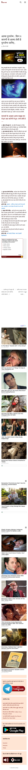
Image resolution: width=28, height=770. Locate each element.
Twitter (4, 748)
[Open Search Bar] (20, 2)
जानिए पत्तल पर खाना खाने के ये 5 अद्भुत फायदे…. (22, 292)
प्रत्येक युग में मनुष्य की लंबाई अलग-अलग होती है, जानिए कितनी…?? (7, 292)
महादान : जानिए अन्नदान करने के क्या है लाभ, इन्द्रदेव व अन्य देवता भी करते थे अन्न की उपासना (13, 206)
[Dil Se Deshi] (4, 2)
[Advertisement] (14, 20)
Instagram (5, 745)
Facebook (5, 743)
